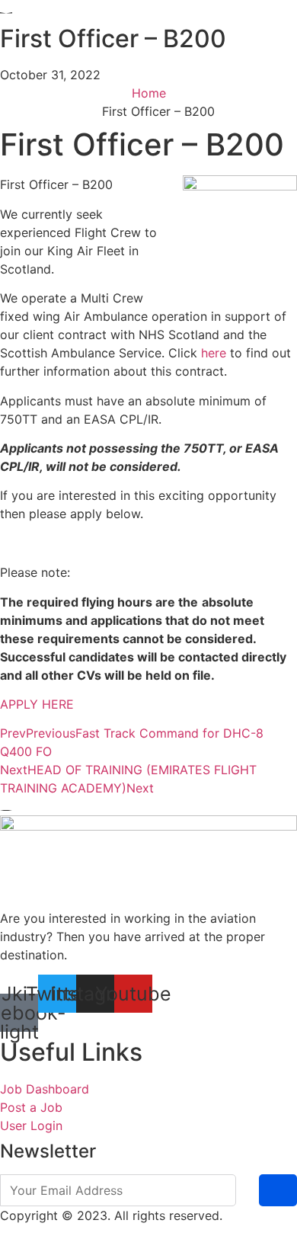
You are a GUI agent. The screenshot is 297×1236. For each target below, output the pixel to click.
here (213, 352)
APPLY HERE (37, 704)
